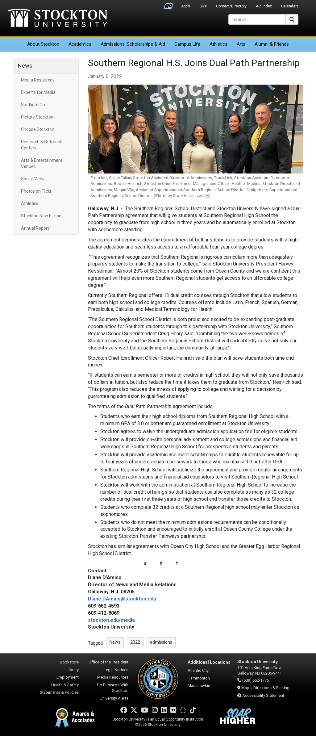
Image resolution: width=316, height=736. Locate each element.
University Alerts (114, 698)
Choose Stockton (37, 129)
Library (73, 669)
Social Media (33, 178)
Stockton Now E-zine (41, 215)
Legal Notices (116, 669)
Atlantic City (198, 670)
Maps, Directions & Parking (265, 687)
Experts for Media (38, 92)
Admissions (133, 44)
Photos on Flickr (36, 191)
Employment (67, 677)
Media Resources (38, 79)
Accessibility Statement (263, 695)
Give (203, 6)
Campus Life (187, 44)
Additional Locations (209, 662)
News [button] (115, 642)
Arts (241, 44)
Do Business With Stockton (112, 688)
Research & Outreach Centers (41, 144)
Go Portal (168, 4)
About (43, 44)
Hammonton (199, 678)
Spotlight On (33, 104)
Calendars (289, 6)
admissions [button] (161, 642)
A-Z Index (264, 6)
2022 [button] (135, 642)
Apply (185, 6)
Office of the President (108, 662)
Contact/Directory (231, 6)
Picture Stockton (37, 117)
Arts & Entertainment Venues (41, 163)
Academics (80, 44)
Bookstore (69, 662)
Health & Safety (65, 685)
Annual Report (35, 228)
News (25, 65)
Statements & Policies (59, 692)
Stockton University (57, 18)
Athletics (218, 44)
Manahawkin (199, 685)
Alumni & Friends (272, 44)
